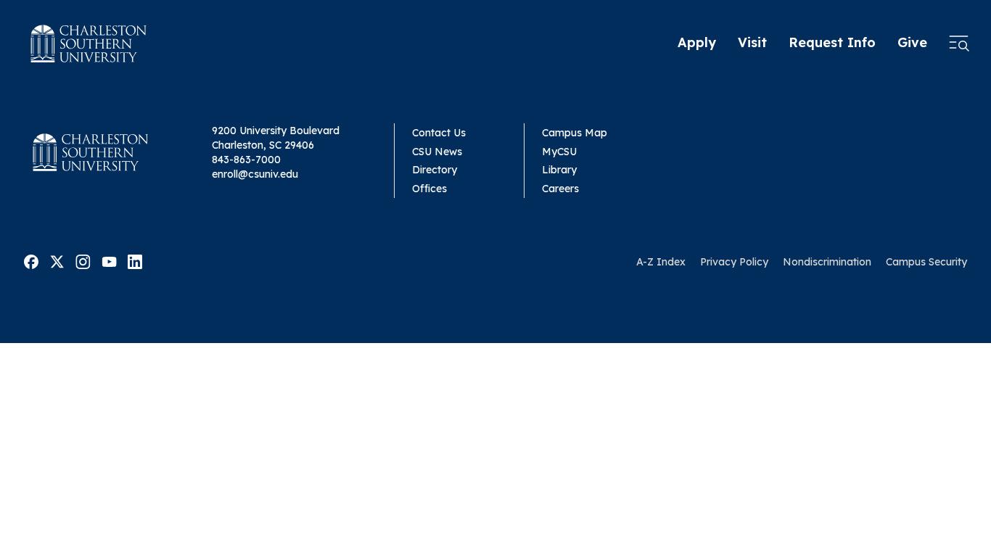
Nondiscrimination (827, 261)
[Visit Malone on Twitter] (57, 261)
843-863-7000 (246, 159)
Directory (434, 169)
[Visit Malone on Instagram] (83, 261)
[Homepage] (89, 43)
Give (912, 42)
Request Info (832, 42)
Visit (752, 42)
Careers (560, 188)
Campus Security (926, 261)
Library (559, 169)
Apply (697, 42)
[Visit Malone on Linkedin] (135, 261)
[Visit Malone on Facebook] (31, 261)
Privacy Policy (734, 261)
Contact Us (439, 132)
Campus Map (574, 132)
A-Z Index (661, 261)
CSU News (437, 151)
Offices (429, 188)
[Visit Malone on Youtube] (109, 261)
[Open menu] (959, 43)
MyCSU (559, 151)
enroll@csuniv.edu (255, 174)
